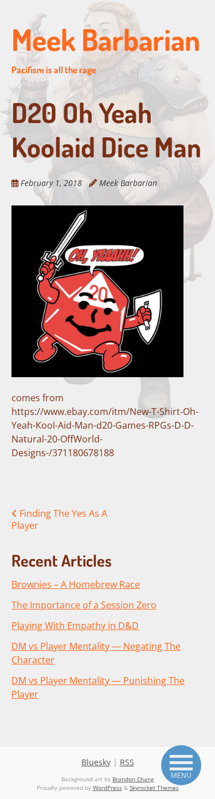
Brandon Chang (133, 779)
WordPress (107, 788)
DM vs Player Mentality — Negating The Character (96, 653)
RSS (127, 762)
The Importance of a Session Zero (84, 605)
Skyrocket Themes (154, 788)
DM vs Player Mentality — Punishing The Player (98, 687)
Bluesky (96, 762)
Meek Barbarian (105, 48)
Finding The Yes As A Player (59, 519)
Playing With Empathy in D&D (75, 625)
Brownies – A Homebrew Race (75, 584)
